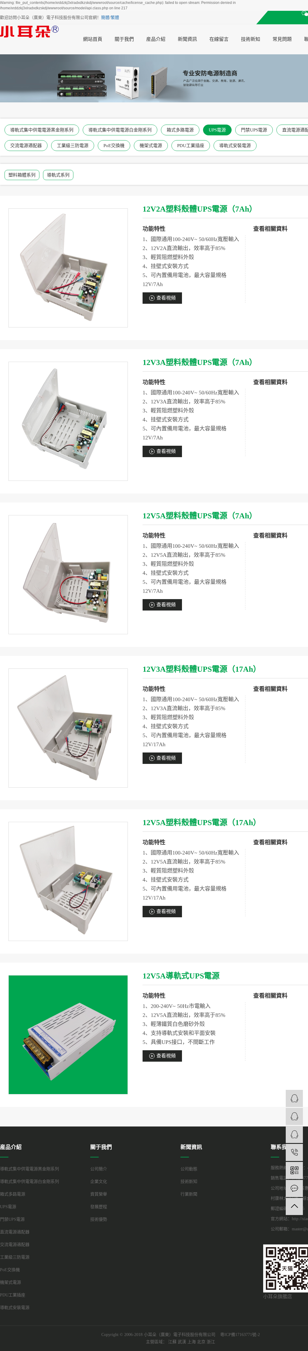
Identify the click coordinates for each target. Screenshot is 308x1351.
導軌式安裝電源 (235, 145)
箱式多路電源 (180, 130)
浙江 (211, 1342)
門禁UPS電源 (254, 130)
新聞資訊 (187, 39)
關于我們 (124, 39)
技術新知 (250, 39)
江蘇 (172, 1342)
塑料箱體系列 (21, 175)
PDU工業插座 (190, 145)
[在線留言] (294, 1188)
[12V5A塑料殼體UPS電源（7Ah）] (68, 574)
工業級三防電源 (72, 145)
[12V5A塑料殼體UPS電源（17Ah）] (68, 881)
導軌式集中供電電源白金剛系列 (120, 130)
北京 (201, 1342)
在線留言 (219, 39)
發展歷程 (98, 1207)
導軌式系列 (58, 175)
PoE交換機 (114, 145)
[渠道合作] (294, 1116)
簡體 (105, 17)
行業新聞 (188, 1194)
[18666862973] (294, 1152)
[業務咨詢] (294, 1098)
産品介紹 (155, 39)
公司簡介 (98, 1169)
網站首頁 (92, 39)
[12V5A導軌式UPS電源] (68, 1034)
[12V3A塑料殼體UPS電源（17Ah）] (68, 728)
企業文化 (98, 1181)
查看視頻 (166, 297)
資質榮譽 (98, 1194)
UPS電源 (217, 130)
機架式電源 (151, 145)
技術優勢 (98, 1219)
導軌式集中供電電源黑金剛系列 (41, 130)
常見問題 (282, 39)
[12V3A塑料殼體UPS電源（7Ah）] (68, 421)
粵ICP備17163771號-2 (240, 1334)
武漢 (182, 1342)
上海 (191, 1342)
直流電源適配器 (14, 1232)
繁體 (115, 17)
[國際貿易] (294, 1134)
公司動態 (188, 1169)
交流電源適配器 (26, 145)
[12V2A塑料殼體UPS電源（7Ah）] (68, 267)
